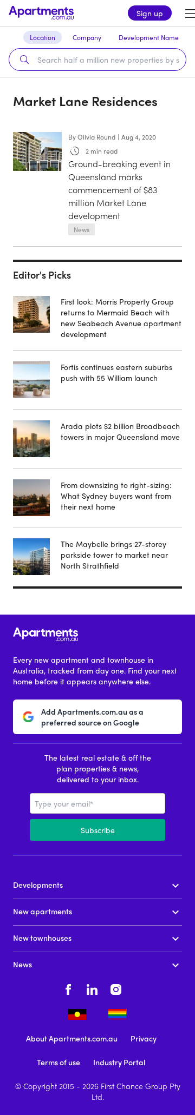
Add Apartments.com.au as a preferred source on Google (92, 717)
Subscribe (98, 829)
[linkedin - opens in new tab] (92, 987)
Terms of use (58, 1062)
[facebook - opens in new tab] (68, 987)
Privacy (144, 1038)
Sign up (149, 13)
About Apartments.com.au (72, 1038)
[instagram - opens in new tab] (115, 987)
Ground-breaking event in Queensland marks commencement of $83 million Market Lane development (119, 189)
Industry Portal (119, 1062)
